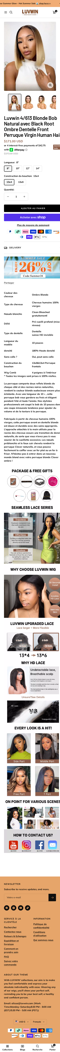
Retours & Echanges (15, 936)
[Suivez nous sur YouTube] (20, 908)
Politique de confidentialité (41, 926)
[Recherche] (11, 12)
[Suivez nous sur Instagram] (13, 908)
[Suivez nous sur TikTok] (27, 908)
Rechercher (10, 927)
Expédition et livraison (11, 942)
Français (37, 1021)
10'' (18, 168)
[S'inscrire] (52, 897)
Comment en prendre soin (11, 950)
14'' (38, 168)
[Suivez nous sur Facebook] (6, 908)
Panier (53, 1049)
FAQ (6, 956)
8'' (8, 168)
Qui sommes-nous (43, 940)
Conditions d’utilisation (39, 934)
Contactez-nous (12, 931)
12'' (28, 168)
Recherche (37, 1049)
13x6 (21, 181)
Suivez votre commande (11, 963)
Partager (9, 282)
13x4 (9, 181)
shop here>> (42, 3)
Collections (7, 1049)
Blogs (22, 1049)
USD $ (22, 1021)
